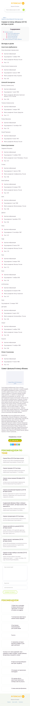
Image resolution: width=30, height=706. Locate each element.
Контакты (21, 701)
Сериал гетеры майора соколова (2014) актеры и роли (15, 553)
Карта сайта (14, 701)
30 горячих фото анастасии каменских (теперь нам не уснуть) (17, 680)
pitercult (17, 3)
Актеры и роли (8, 32)
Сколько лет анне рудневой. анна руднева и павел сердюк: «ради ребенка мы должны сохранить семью (15, 653)
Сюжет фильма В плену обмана (13, 39)
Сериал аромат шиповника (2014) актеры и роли (13, 540)
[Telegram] (17, 444)
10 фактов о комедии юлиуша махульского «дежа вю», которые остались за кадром (17, 608)
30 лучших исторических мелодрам (18, 670)
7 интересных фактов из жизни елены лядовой (18, 617)
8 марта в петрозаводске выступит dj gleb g (18, 662)
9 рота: (13, 635)
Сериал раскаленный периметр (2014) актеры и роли (14, 490)
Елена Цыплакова (12, 36)
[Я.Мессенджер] (11, 444)
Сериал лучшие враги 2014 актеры (13, 516)
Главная (9, 701)
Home (4, 17)
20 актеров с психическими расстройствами (16, 627)
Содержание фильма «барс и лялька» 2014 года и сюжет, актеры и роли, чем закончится (15, 504)
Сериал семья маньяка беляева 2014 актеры (14, 479)
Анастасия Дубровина (14, 33)
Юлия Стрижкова (12, 37)
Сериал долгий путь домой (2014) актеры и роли (13, 527)
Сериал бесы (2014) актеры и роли (15, 383)
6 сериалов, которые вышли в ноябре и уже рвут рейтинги (17, 643)
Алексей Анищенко (13, 35)
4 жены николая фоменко (18, 688)
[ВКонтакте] (13, 444)
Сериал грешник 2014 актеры (12, 468)
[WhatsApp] (19, 444)
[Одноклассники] (15, 444)
